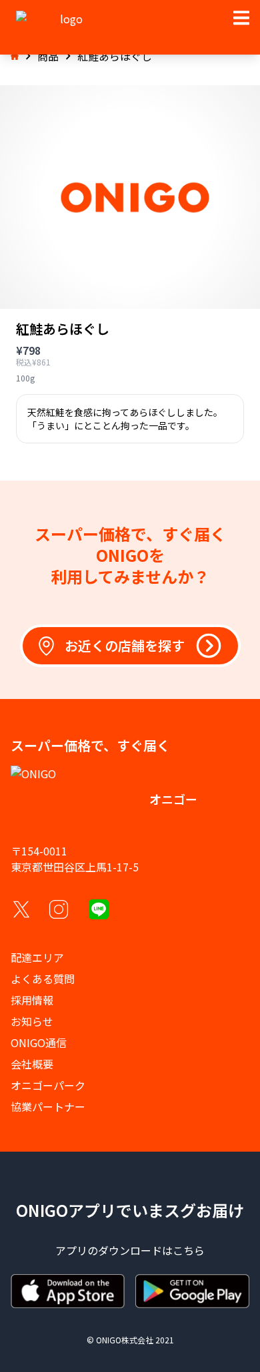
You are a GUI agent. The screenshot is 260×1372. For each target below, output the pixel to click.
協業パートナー (48, 1106)
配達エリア (37, 957)
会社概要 (32, 1064)
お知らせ (32, 1021)
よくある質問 (43, 979)
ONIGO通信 (39, 1042)
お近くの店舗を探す (125, 645)
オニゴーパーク (48, 1085)
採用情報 (32, 1000)
